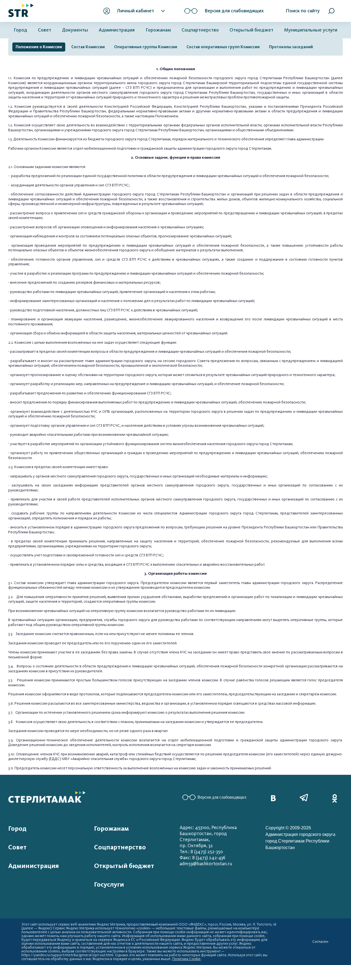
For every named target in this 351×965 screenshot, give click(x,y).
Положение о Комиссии (39, 46)
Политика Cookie (186, 959)
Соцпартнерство (200, 30)
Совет (44, 30)
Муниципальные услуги (310, 30)
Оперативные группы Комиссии (145, 46)
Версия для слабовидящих (222, 797)
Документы (75, 30)
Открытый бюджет (251, 30)
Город (20, 30)
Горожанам (158, 30)
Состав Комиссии (88, 46)
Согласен (320, 942)
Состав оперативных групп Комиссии (223, 46)
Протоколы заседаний (291, 46)
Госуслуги (109, 884)
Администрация (117, 30)
